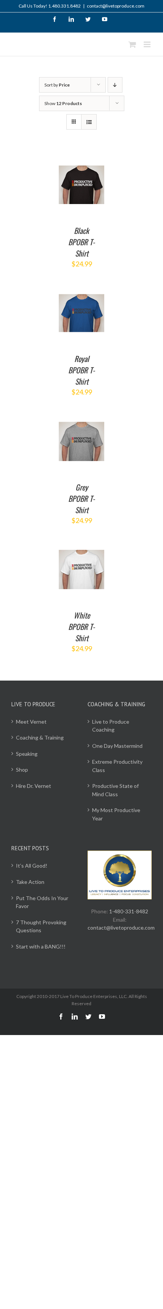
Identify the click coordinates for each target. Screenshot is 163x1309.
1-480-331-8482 (128, 911)
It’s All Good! (31, 865)
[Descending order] (115, 85)
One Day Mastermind (117, 746)
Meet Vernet (31, 721)
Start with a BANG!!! (41, 946)
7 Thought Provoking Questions (41, 926)
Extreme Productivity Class (117, 765)
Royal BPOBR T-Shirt (81, 370)
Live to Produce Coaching (110, 725)
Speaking (27, 753)
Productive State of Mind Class (115, 790)
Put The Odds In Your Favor (42, 902)
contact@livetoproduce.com (115, 6)
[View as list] (89, 121)
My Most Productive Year (116, 814)
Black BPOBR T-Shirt (81, 242)
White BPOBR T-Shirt (81, 627)
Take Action (30, 882)
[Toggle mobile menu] (148, 44)
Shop (22, 769)
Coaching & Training (40, 737)
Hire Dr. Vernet (33, 786)
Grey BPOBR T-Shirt (81, 498)
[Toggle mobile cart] (132, 44)
